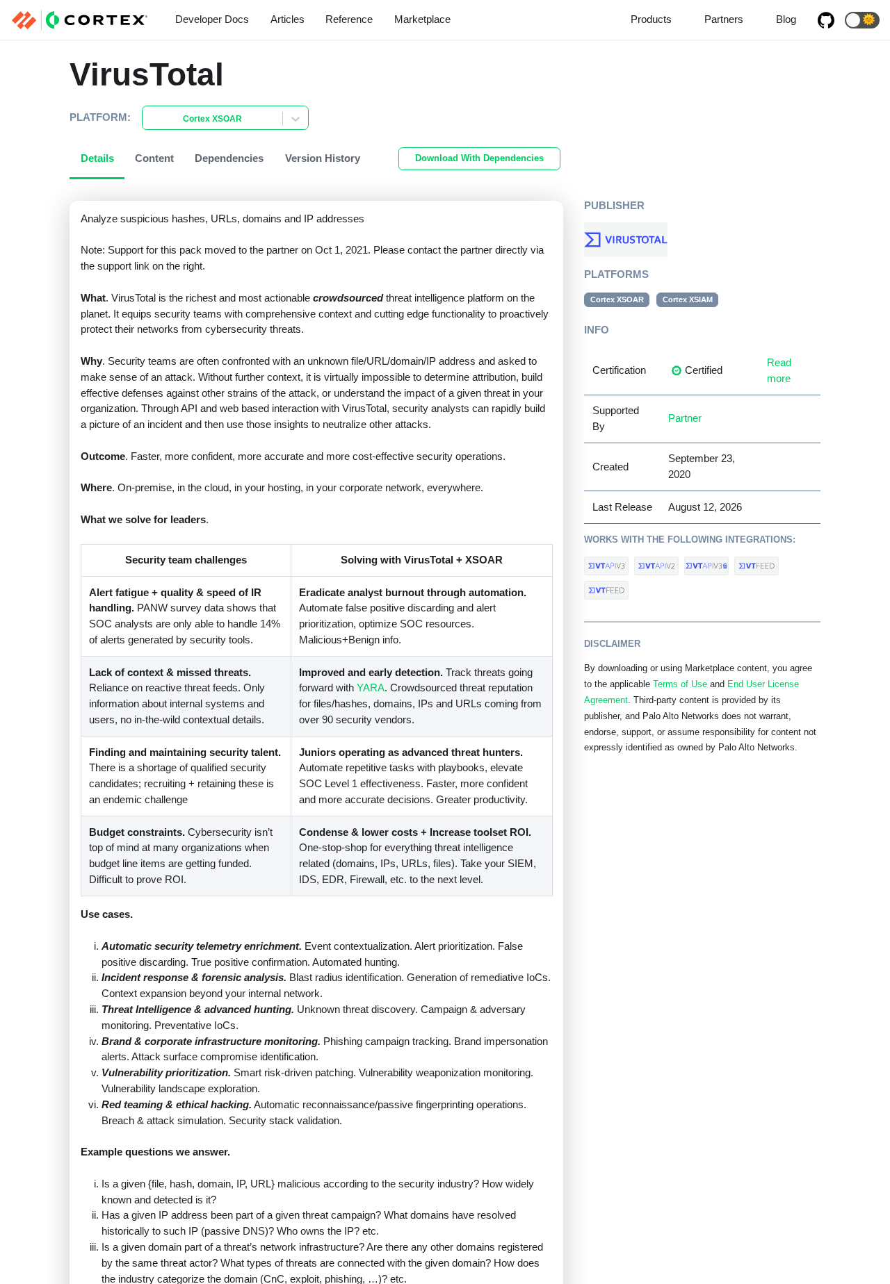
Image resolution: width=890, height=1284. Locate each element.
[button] (862, 20)
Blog (786, 19)
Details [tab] (97, 158)
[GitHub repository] (825, 20)
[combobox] (150, 119)
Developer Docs (212, 19)
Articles (287, 19)
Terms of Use (680, 684)
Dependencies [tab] (229, 158)
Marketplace (422, 19)
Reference (349, 19)
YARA (371, 687)
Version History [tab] (322, 158)
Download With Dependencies (479, 158)
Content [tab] (154, 158)
